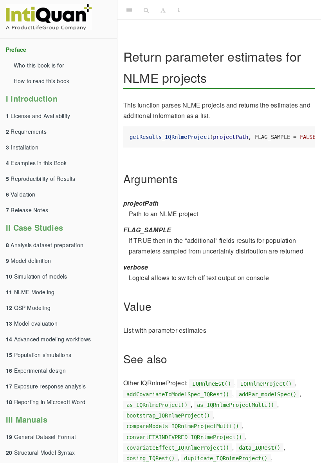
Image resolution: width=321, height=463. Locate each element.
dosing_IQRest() (150, 458)
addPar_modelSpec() (268, 394)
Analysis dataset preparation (44, 245)
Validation (20, 194)
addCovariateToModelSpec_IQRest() (177, 394)
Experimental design (36, 370)
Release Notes (27, 210)
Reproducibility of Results (41, 178)
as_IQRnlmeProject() (157, 405)
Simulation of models (36, 276)
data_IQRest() (260, 448)
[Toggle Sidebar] (129, 10)
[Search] (146, 10)
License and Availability (38, 116)
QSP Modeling (28, 308)
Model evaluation (32, 323)
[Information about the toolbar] (179, 10)
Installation (22, 147)
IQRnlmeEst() (211, 383)
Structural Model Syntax (40, 452)
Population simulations (38, 355)
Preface (16, 49)
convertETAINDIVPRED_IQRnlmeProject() (184, 437)
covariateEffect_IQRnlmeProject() (177, 448)
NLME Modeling (30, 292)
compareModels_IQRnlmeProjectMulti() (182, 426)
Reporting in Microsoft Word (45, 402)
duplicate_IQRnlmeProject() (225, 458)
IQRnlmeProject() (266, 383)
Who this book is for (39, 65)
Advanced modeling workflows (48, 339)
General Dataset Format (41, 437)
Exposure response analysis (46, 386)
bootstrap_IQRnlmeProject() (168, 415)
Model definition (28, 260)
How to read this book (41, 81)
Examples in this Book (36, 163)
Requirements (26, 131)
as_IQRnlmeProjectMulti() (235, 405)
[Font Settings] (163, 10)
